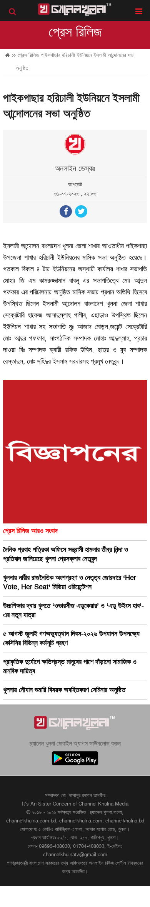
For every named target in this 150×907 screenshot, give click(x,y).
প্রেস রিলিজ (75, 32)
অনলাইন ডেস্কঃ (75, 168)
